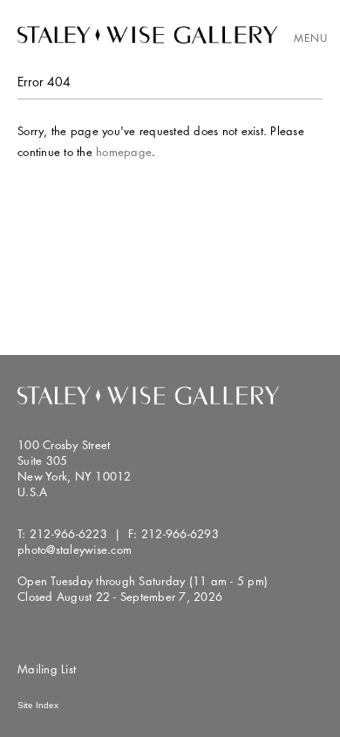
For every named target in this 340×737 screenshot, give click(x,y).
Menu (311, 38)
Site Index (37, 705)
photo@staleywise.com (74, 549)
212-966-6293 (180, 534)
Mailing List (46, 669)
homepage (124, 152)
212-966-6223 (68, 534)
